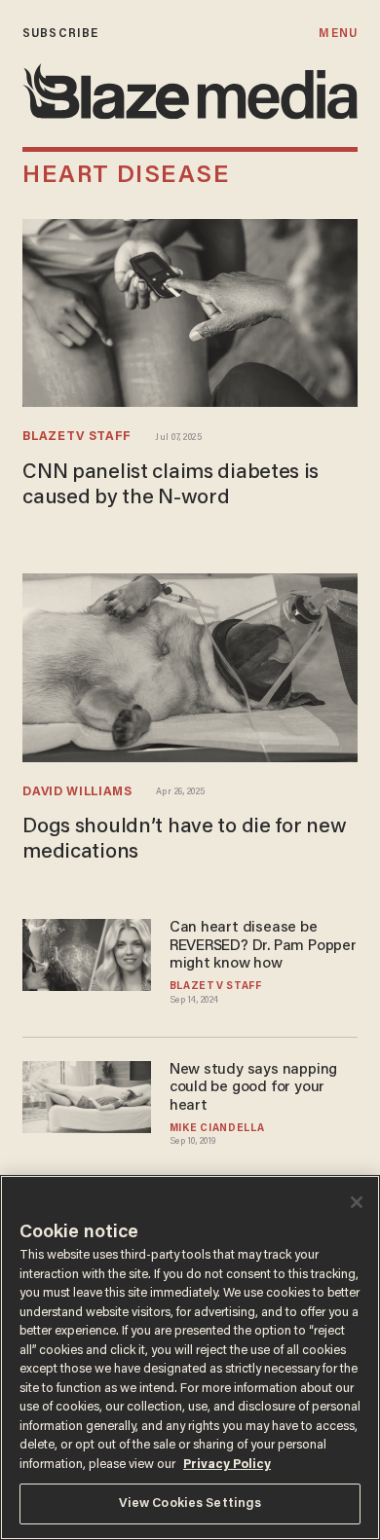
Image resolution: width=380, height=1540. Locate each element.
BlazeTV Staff (77, 437)
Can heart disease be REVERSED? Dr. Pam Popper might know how (263, 946)
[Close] (356, 1202)
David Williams (77, 792)
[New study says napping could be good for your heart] (86, 1095)
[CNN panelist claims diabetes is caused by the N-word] (190, 311)
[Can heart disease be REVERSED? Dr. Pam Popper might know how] (86, 952)
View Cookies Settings (190, 1503)
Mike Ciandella (217, 1128)
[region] (190, 1357)
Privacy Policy (227, 1464)
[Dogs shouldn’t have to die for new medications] (190, 665)
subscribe (60, 33)
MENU (338, 33)
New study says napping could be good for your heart (253, 1088)
